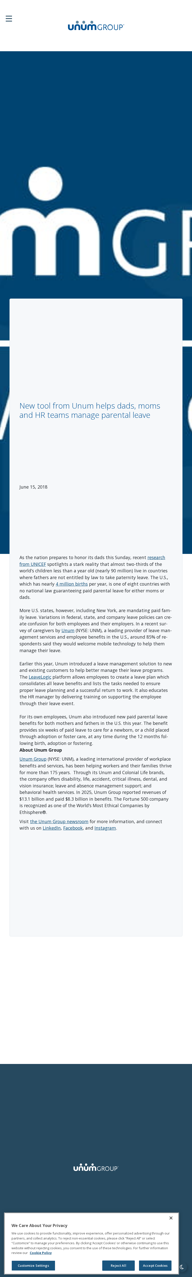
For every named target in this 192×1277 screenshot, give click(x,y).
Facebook (73, 828)
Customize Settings (33, 1265)
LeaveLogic (40, 677)
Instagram (105, 828)
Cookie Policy (41, 1252)
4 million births (72, 584)
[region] (91, 1243)
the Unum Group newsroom (59, 821)
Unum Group (33, 759)
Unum (68, 630)
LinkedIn (52, 828)
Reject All (118, 1265)
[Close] (171, 1217)
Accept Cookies (155, 1265)
